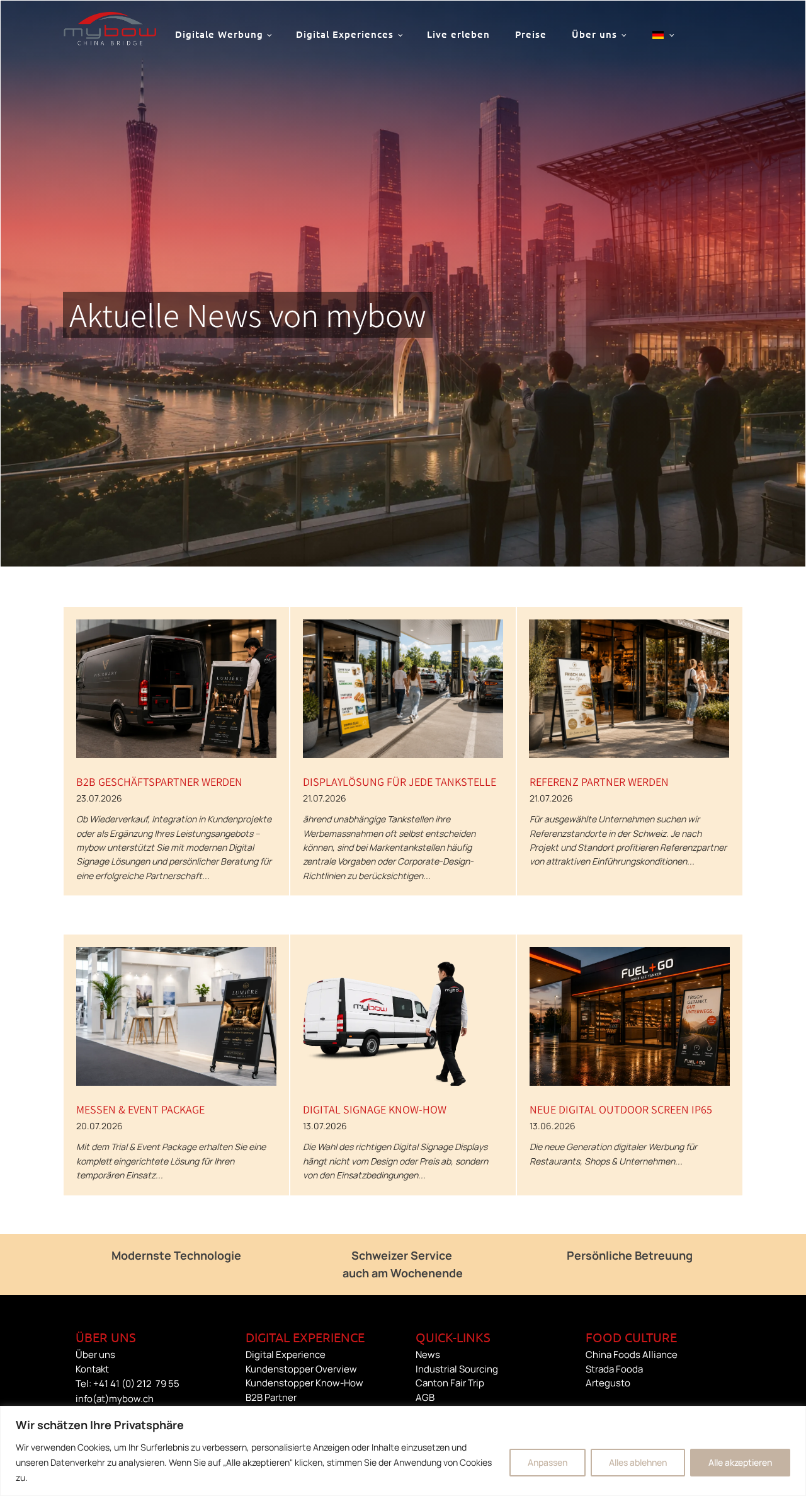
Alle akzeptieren (740, 1462)
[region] (403, 1451)
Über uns (594, 34)
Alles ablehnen (638, 1462)
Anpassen (547, 1462)
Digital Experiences (345, 34)
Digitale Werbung (219, 34)
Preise (531, 34)
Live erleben (458, 34)
